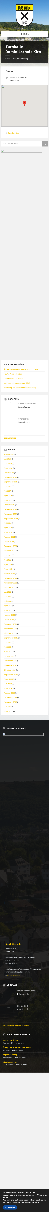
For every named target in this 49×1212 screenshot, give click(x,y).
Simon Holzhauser (27, 403)
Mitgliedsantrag (10, 1062)
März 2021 (8, 651)
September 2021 (11, 638)
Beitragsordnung (10, 1040)
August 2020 (9, 679)
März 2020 (8, 688)
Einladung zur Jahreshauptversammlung (20, 387)
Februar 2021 (9, 656)
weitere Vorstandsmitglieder (16, 1025)
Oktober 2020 (9, 670)
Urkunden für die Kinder (13, 378)
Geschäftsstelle (13, 944)
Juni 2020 (8, 683)
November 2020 (10, 665)
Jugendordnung (10, 1054)
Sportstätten (13, 133)
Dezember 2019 (10, 697)
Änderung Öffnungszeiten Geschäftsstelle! (21, 369)
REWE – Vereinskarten (13, 374)
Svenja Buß (23, 418)
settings (35, 1202)
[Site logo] (24, 25)
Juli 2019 (7, 706)
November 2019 (10, 702)
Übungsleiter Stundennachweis (17, 1047)
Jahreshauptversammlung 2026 (17, 383)
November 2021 (10, 628)
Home (7, 58)
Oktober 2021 (9, 633)
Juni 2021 (8, 642)
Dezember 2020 (10, 660)
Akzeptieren (10, 1207)
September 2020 (11, 674)
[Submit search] (45, 143)
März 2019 (8, 711)
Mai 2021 (7, 647)
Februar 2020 (9, 693)
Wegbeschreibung (20, 58)
